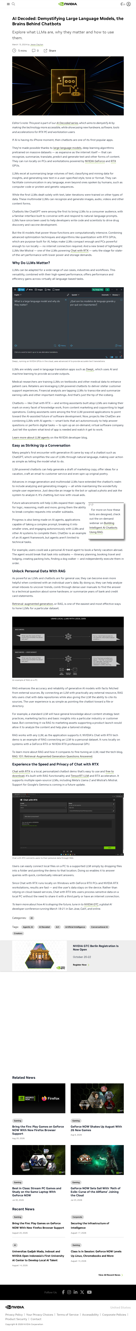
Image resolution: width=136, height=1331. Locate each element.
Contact (36, 1319)
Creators (18, 933)
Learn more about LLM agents (31, 437)
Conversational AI (99, 927)
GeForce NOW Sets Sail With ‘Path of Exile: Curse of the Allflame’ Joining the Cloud (95, 1191)
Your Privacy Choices (39, 1314)
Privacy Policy (14, 1314)
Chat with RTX (80, 250)
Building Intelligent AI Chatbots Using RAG (103, 527)
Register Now (80, 964)
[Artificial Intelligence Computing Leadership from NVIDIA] (67, 4)
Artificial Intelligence (75, 927)
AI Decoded (44, 927)
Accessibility (90, 1314)
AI (15, 1245)
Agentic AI (28, 927)
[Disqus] (68, 1020)
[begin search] (13, 4)
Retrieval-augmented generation (32, 603)
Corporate (77, 1217)
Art (57, 927)
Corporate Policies (114, 1314)
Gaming (17, 1217)
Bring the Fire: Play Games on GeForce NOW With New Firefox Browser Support (38, 1130)
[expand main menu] (8, 4)
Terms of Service (68, 1314)
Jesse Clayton (36, 44)
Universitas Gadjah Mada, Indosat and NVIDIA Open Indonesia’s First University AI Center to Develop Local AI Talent (38, 1256)
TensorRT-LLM (80, 775)
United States (120, 1307)
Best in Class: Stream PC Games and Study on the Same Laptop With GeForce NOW (36, 1191)
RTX (113, 161)
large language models (67, 148)
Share (52, 50)
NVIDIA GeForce (95, 161)
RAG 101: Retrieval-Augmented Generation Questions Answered (52, 756)
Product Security (16, 1319)
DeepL (90, 369)
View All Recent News (109, 1275)
